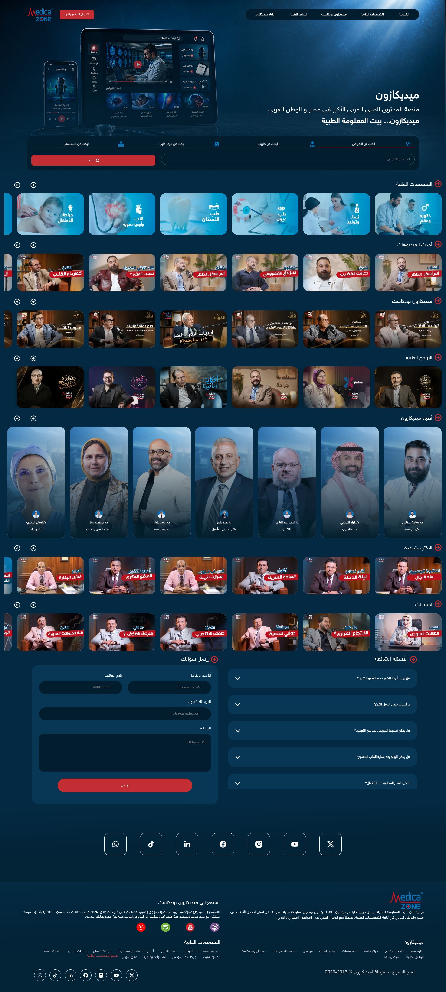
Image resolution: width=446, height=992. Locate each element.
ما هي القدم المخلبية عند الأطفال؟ (387, 783)
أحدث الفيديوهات (414, 245)
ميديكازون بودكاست (334, 14)
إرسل (125, 785)
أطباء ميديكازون (265, 14)
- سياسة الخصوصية (285, 951)
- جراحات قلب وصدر (185, 957)
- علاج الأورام (130, 957)
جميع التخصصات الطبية (102, 956)
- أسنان (151, 951)
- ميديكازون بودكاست (254, 951)
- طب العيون (169, 951)
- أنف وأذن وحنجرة (156, 957)
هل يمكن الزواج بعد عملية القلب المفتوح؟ (383, 757)
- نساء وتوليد (190, 951)
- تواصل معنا (392, 957)
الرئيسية (404, 14)
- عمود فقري (211, 957)
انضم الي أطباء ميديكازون (77, 14)
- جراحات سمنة (54, 951)
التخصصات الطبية (372, 14)
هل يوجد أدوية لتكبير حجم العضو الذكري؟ (383, 678)
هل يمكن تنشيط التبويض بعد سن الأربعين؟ (382, 731)
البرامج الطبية (298, 14)
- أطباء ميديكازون (396, 951)
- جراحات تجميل (78, 951)
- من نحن (309, 951)
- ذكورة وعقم (211, 951)
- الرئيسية (417, 951)
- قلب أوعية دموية (130, 951)
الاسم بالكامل (200, 675)
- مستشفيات (351, 951)
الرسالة (205, 728)
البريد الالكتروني (199, 702)
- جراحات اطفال (103, 951)
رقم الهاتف (113, 675)
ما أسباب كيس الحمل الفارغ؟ (391, 705)
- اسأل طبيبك (328, 951)
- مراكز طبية (372, 951)
